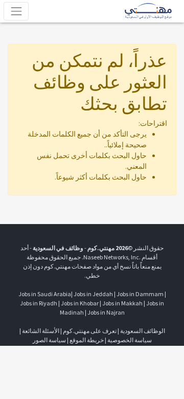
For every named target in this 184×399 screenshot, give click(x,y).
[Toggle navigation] (16, 11)
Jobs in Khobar (80, 303)
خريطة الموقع (87, 340)
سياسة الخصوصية (129, 340)
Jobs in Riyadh (38, 303)
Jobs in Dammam (140, 294)
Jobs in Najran (106, 312)
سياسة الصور (49, 340)
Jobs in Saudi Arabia (44, 294)
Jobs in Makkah (122, 303)
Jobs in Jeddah (93, 294)
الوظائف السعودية (142, 331)
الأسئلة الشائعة (40, 331)
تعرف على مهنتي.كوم (89, 331)
